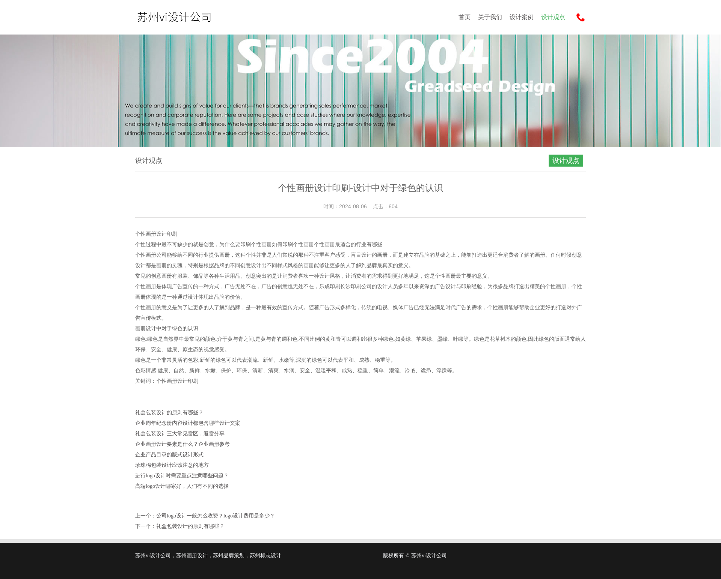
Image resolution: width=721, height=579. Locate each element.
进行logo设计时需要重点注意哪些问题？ (182, 475)
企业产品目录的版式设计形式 (169, 454)
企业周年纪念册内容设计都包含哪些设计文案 (187, 423)
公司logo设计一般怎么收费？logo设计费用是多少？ (215, 516)
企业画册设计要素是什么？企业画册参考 (182, 444)
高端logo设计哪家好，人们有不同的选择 (182, 486)
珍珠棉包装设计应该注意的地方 (172, 465)
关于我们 (490, 17)
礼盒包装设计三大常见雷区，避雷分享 (180, 433)
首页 (465, 17)
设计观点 (553, 17)
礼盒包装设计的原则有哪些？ (169, 412)
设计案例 (522, 17)
